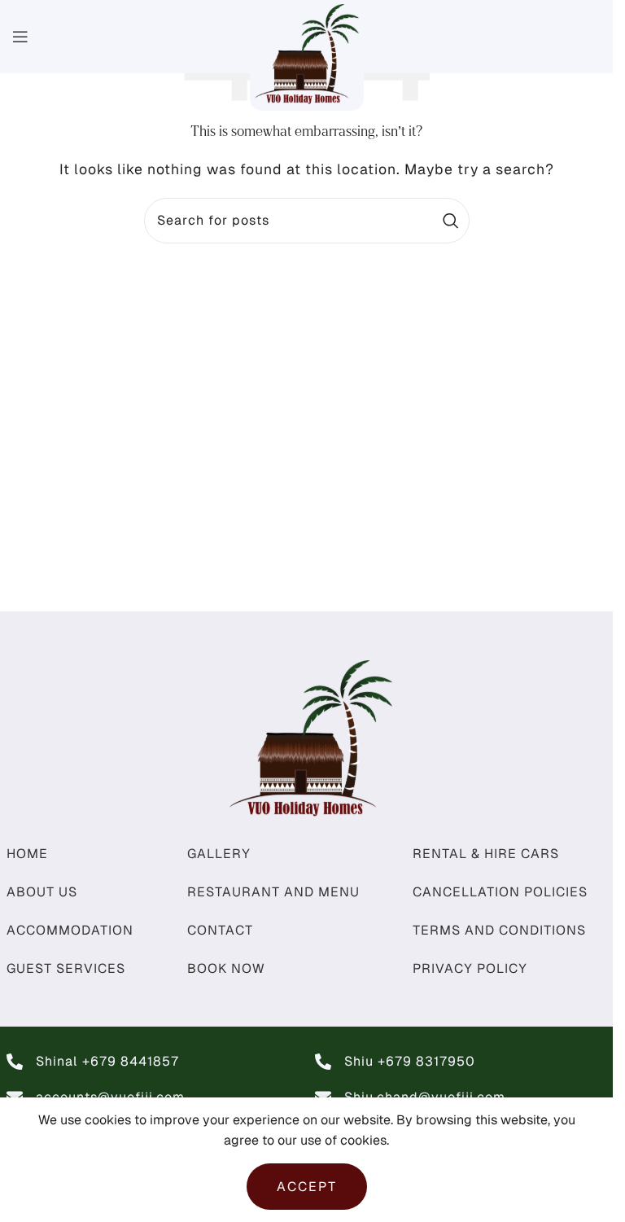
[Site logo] (307, 54)
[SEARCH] (451, 220)
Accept (307, 1186)
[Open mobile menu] (20, 36)
